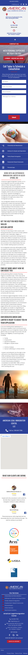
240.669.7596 (14, 25)
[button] (15, 39)
